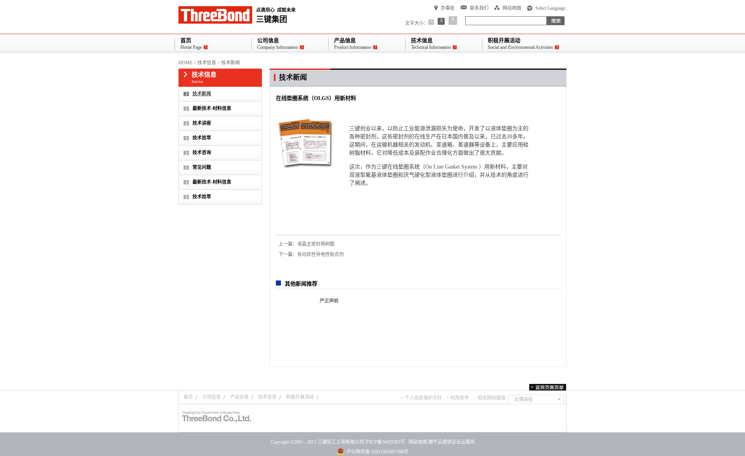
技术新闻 (230, 62)
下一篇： (311, 254)
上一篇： (306, 244)
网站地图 (416, 442)
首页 (188, 397)
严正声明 (329, 301)
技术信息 (207, 62)
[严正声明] (293, 321)
